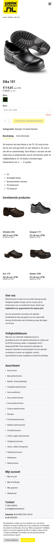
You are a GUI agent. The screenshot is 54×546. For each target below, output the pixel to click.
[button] (49, 4)
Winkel (10, 17)
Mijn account (12, 477)
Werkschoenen (12, 463)
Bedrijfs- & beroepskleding (17, 381)
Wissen (48, 115)
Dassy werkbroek (13, 392)
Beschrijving (8, 136)
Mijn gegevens (12, 488)
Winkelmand (11, 493)
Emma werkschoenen (15, 403)
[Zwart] (5, 99)
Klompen (18, 129)
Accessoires (12, 370)
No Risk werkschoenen (15, 419)
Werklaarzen (12, 458)
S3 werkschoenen (30, 129)
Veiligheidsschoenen (15, 441)
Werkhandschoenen (14, 452)
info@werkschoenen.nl (15, 509)
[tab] (8, 136)
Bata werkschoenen (14, 376)
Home (5, 17)
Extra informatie (22, 136)
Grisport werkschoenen (16, 409)
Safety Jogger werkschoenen (18, 436)
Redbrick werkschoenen (16, 425)
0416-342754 (12, 506)
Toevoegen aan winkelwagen (29, 121)
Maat (5, 106)
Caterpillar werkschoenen (16, 387)
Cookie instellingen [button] (11, 540)
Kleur (5, 95)
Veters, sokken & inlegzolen (17, 447)
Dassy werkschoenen (15, 398)
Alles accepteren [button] (27, 540)
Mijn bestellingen (13, 482)
